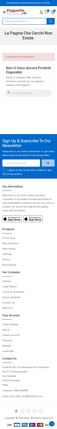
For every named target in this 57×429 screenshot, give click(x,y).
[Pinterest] (41, 411)
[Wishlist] (46, 12)
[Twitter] (28, 411)
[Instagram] (34, 411)
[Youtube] (22, 411)
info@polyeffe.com (32, 396)
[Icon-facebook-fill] (16, 411)
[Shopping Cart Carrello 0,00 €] (53, 12)
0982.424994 (21, 390)
